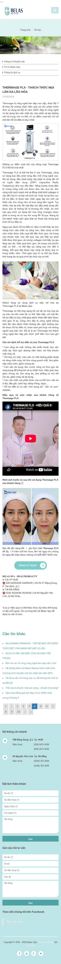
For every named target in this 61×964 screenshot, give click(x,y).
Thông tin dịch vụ (11, 72)
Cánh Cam (30, 945)
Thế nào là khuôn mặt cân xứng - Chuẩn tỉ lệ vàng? (32, 688)
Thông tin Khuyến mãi (14, 61)
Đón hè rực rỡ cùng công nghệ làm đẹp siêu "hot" (31, 663)
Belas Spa (27, 306)
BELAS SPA (14, 921)
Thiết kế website (46, 942)
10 (18, 711)
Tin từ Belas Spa (11, 67)
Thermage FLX (46, 342)
